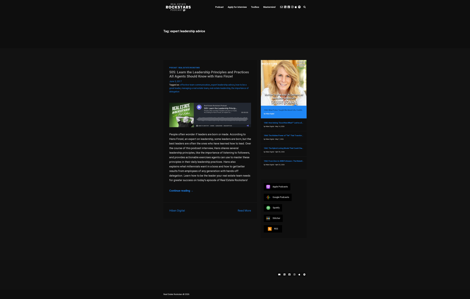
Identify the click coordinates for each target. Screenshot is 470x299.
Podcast (219, 7)
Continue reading (181, 190)
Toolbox (255, 7)
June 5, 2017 (175, 81)
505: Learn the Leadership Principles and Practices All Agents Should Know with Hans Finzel (209, 74)
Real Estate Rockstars (189, 68)
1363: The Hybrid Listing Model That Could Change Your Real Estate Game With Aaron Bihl (284, 148)
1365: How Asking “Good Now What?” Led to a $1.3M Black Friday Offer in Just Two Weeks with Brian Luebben (284, 123)
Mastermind (269, 7)
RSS (276, 228)
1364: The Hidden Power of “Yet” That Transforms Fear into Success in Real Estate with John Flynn (284, 135)
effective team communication (195, 84)
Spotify (276, 207)
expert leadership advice (223, 84)
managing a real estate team (195, 88)
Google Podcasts (281, 197)
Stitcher (276, 218)
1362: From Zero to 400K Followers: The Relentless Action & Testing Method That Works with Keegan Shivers (284, 161)
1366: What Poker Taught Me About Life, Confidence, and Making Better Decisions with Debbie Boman (284, 110)
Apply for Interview (237, 7)
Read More (244, 210)
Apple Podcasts (280, 186)
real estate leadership (220, 88)
